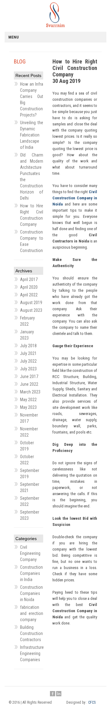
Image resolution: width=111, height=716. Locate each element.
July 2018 (28, 345)
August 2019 (31, 302)
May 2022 (28, 399)
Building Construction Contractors (31, 633)
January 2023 (27, 334)
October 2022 (27, 459)
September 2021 (29, 487)
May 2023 (28, 407)
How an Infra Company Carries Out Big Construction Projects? (31, 99)
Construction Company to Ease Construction (31, 241)
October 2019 (27, 445)
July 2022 (28, 361)
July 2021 (28, 353)
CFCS (92, 702)
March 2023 (30, 391)
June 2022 (29, 384)
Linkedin (58, 694)
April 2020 (29, 287)
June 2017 (29, 376)
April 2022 (29, 294)
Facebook (52, 694)
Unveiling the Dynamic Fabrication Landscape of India (31, 135)
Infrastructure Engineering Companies (31, 653)
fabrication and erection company (31, 613)
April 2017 (29, 279)
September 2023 (29, 515)
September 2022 (29, 501)
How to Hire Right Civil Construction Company (31, 215)
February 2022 (27, 321)
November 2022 (29, 431)
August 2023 (31, 310)
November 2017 (29, 418)
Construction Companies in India (31, 573)
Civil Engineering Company (30, 553)
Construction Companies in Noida (31, 593)
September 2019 (29, 473)
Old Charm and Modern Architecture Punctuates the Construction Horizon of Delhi (31, 177)
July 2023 (28, 368)
